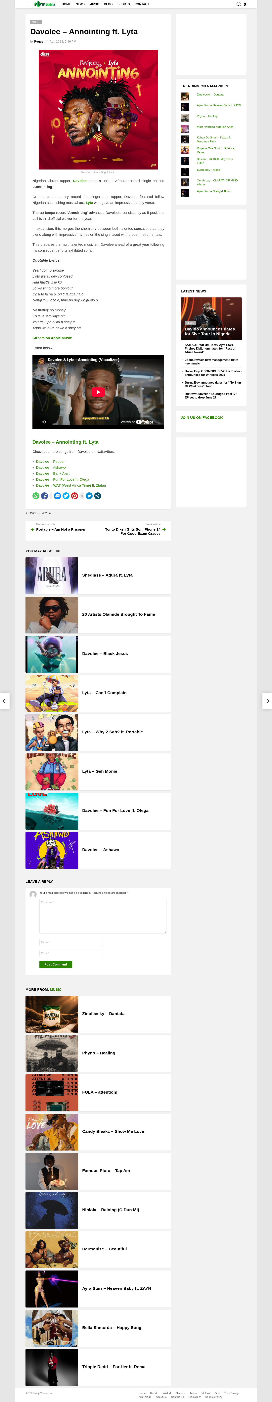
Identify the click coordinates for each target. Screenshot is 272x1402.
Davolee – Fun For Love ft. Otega (62, 479)
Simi (217, 1393)
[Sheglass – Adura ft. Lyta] (51, 575)
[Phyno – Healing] (51, 1053)
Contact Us (177, 1396)
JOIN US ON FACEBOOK (202, 418)
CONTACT (142, 4)
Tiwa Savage (231, 1393)
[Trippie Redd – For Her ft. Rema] (51, 1367)
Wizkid (167, 1393)
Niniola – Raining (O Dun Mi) (110, 1209)
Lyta (47, 513)
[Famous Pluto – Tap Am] (51, 1171)
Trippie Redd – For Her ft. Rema (114, 1366)
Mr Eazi (206, 1393)
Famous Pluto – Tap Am (106, 1170)
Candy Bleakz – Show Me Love (113, 1131)
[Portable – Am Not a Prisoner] (5, 701)
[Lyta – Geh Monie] (51, 771)
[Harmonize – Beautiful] (51, 1249)
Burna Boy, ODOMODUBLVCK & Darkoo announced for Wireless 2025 (213, 372)
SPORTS (123, 4)
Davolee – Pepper (50, 462)
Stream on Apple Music (52, 338)
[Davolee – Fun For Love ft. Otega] (51, 811)
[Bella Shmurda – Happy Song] (51, 1328)
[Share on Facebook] (44, 495)
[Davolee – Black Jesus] (51, 654)
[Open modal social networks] (97, 495)
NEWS (80, 4)
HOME (66, 4)
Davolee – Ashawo (51, 468)
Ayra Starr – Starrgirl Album (214, 191)
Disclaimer (195, 1396)
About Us (161, 1396)
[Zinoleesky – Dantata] (51, 1014)
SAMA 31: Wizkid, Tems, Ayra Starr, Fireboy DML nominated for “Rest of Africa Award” (210, 348)
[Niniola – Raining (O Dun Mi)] (51, 1210)
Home (142, 1393)
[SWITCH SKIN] (245, 4)
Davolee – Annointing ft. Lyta (65, 442)
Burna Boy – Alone (208, 169)
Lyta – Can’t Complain (104, 692)
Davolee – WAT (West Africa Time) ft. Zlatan (71, 485)
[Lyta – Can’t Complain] (51, 693)
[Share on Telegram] (89, 495)
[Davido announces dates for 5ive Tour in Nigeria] (211, 318)
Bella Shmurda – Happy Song (111, 1327)
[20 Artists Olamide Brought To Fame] (51, 615)
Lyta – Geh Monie (99, 771)
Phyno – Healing (98, 1053)
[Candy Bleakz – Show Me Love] (51, 1132)
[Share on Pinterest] (74, 495)
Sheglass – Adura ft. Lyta (107, 575)
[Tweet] (66, 495)
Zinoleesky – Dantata (103, 1013)
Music (56, 990)
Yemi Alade (145, 1396)
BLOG (108, 4)
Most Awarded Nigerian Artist (215, 126)
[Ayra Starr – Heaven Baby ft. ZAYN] (51, 1288)
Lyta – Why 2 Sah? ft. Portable (112, 732)
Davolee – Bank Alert (52, 473)
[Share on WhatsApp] (35, 495)
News (190, 323)
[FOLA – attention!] (51, 1092)
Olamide (180, 1393)
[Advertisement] (211, 44)
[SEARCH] (239, 4)
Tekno (193, 1393)
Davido (154, 1393)
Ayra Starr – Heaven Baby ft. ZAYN (116, 1288)
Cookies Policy (213, 1396)
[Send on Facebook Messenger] (57, 495)
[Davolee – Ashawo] (51, 850)
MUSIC (94, 4)
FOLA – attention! (99, 1092)
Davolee (34, 513)
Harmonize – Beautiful (104, 1249)
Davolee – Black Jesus (105, 653)
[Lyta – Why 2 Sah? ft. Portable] (51, 732)
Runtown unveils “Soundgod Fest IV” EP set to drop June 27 (211, 395)
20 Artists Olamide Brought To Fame (118, 614)
